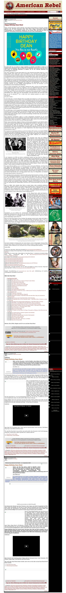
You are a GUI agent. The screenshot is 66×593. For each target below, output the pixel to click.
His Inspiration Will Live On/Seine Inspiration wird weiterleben (23, 312)
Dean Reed (10, 347)
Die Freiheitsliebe (52, 104)
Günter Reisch (29, 347)
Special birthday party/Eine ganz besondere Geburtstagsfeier (23, 315)
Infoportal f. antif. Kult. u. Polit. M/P (55, 113)
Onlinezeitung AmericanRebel (33, 6)
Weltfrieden (15, 350)
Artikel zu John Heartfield (55, 396)
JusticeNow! (51, 116)
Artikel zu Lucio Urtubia (55, 405)
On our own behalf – (20, 11)
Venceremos (44, 349)
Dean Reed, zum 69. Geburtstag (18, 316)
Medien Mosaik (14, 286)
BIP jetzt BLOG (52, 101)
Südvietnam (25, 349)
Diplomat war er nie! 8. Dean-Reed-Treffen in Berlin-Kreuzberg (23, 297)
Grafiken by (51, 370)
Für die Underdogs (15, 288)
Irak (45, 347)
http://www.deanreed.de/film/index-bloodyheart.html (15, 265)
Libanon (10, 348)
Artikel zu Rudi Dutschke (55, 402)
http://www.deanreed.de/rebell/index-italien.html (14, 258)
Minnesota (14, 348)
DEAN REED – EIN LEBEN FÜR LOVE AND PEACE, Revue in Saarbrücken (26, 302)
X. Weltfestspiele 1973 (33, 350)
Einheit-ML (51, 106)
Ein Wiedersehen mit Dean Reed (18, 282)
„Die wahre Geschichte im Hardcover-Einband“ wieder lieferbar (23, 280)
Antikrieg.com (51, 98)
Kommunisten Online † (53, 119)
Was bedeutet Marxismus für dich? (18, 289)
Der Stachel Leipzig (52, 103)
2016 (55, 56)
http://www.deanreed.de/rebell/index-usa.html (14, 264)
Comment (46, 351)
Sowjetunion (12, 349)
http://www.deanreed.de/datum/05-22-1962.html (26, 256)
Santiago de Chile (43, 348)
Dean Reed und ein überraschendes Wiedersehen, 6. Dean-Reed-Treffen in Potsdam (27, 301)
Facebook (59, 12)
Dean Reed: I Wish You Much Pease (18, 283)
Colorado (6, 347)
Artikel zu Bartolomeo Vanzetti (55, 388)
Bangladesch (35, 346)
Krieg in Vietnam (19, 452)
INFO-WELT (51, 114)
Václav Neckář (39, 349)
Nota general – (31, 11)
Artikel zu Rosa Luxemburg (55, 379)
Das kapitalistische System (18, 451)
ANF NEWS (51, 100)
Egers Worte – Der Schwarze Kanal (55, 108)
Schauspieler (7, 349)
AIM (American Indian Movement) (16, 346)
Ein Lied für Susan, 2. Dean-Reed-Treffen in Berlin (21, 306)
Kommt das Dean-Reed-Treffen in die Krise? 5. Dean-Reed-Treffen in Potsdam (26, 304)
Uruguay (35, 349)
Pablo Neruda (22, 348)
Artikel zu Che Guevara (55, 393)
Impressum (55, 410)
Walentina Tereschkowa (9, 350)
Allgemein (15, 354)
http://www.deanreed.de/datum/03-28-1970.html (14, 259)
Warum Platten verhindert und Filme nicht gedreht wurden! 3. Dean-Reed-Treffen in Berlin (28, 305)
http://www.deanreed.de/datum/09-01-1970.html (14, 260)
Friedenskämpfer (24, 347)
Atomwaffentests (30, 346)
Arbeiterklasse (25, 450)
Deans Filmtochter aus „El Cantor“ (18, 307)
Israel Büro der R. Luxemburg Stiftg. (55, 115)
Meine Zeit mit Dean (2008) (17, 308)
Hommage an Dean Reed (16, 313)
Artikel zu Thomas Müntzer (55, 374)
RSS (61, 12)
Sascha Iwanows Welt (53, 122)
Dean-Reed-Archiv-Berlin (53, 102)
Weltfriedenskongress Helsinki (23, 350)
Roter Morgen (9, 588)
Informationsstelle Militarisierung (55, 112)
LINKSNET (51, 120)
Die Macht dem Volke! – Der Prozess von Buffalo (21, 318)
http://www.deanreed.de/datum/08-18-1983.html (14, 261)
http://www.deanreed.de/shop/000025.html (34, 249)
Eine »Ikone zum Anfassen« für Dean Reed (20, 284)
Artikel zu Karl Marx (55, 376)
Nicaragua (18, 348)
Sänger (38, 348)
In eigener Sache (8, 11)
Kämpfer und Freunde (53, 117)
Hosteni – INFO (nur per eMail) (54, 111)
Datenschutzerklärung (55, 411)
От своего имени (40, 11)
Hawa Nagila (35, 347)
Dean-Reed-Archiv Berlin (17, 20)
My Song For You (15, 279)
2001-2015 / (51, 56)
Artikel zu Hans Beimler (55, 385)
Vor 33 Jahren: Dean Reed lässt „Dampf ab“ (20, 294)
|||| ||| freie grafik (55, 371)
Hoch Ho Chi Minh (41, 347)
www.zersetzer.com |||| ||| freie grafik (26, 271)
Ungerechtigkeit (30, 349)
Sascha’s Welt (51, 123)
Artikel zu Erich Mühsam (55, 382)
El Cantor (18, 347)
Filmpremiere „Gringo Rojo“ (17, 293)
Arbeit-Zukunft (51, 99)
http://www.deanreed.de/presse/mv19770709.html (28, 263)
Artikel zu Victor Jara (55, 399)
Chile (45, 346)
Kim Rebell (19, 354)
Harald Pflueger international (54, 110)
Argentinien (24, 346)
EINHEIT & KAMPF (52, 107)
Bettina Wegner (40, 346)
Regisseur (29, 348)
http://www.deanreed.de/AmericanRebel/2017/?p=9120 (25, 267)
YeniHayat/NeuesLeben (53, 124)
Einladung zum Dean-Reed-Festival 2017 (19, 285)
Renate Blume (33, 348)
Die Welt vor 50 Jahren (53, 105)
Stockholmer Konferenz (18, 349)
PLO (26, 348)
